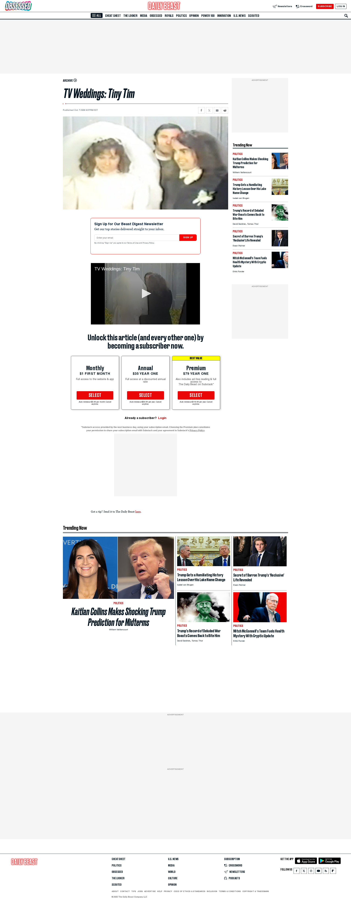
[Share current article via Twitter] (209, 110)
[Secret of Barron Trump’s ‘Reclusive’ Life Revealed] (280, 245)
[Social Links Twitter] (304, 871)
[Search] (346, 16)
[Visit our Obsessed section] (30, 6)
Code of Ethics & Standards (189, 891)
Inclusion (212, 891)
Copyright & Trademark (255, 891)
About (115, 891)
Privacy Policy (149, 243)
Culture (173, 878)
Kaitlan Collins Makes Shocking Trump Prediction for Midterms (118, 617)
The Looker (130, 15)
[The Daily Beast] (164, 6)
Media (143, 15)
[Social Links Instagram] (311, 871)
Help (159, 891)
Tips (133, 891)
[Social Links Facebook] (296, 871)
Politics (181, 15)
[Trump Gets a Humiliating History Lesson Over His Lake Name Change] (280, 193)
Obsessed (156, 15)
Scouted (253, 15)
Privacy (168, 891)
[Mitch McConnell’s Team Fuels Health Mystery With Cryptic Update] (280, 267)
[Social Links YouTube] (318, 871)
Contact (125, 891)
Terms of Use (133, 243)
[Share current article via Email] (217, 110)
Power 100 (208, 15)
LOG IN (341, 6)
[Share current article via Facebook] (201, 110)
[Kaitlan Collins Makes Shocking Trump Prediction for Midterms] (280, 168)
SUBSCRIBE (325, 6)
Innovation (224, 15)
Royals (169, 15)
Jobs (140, 891)
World (172, 871)
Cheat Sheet (113, 15)
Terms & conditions (230, 891)
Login (162, 418)
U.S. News (239, 15)
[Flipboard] (333, 871)
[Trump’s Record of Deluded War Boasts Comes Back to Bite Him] (280, 219)
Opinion (194, 15)
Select (95, 395)
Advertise (150, 891)
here (138, 511)
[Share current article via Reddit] (225, 110)
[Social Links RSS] (326, 871)
